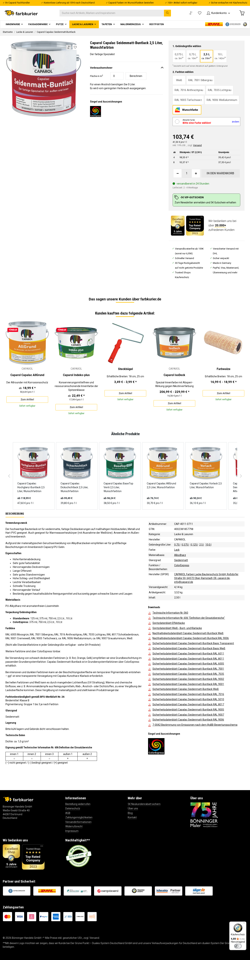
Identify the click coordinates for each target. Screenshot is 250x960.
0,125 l (194, 544)
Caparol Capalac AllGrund (27, 375)
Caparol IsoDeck (174, 375)
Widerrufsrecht (74, 826)
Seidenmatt (181, 560)
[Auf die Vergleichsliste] (68, 47)
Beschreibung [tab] (14, 513)
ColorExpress (181, 565)
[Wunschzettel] (199, 13)
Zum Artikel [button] (27, 399)
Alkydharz (180, 555)
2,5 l (201, 544)
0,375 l (185, 544)
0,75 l (177, 544)
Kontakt (132, 817)
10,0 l (208, 544)
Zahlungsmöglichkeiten (78, 817)
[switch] (238, 946)
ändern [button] (235, 121)
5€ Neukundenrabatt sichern (144, 804)
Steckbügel (125, 369)
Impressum (72, 830)
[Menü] (244, 924)
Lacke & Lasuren (183, 534)
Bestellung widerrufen (77, 804)
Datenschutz (72, 808)
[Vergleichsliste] (190, 13)
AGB (67, 813)
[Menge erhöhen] (196, 173)
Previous (11, 369)
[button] (218, 13)
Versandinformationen (78, 822)
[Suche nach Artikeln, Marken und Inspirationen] (167, 13)
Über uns (133, 808)
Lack (177, 549)
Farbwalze (223, 369)
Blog (130, 813)
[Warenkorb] (242, 13)
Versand (197, 145)
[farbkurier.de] (22, 13)
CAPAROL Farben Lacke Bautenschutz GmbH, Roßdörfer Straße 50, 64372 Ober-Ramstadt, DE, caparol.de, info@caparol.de (206, 578)
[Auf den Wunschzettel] (75, 47)
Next (239, 369)
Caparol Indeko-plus (76, 375)
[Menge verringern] (177, 173)
